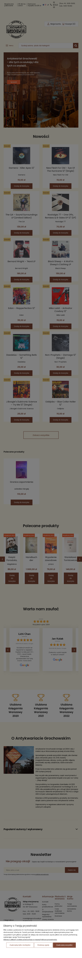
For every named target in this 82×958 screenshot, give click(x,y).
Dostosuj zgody (43, 945)
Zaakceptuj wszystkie (64, 945)
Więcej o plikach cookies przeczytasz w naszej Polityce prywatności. (30, 939)
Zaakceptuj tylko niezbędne (20, 945)
